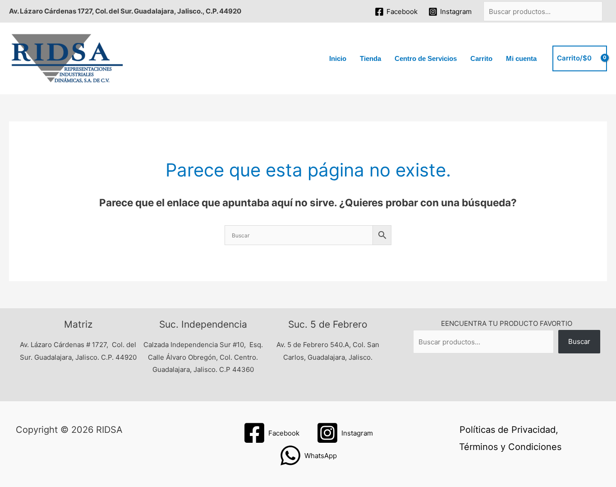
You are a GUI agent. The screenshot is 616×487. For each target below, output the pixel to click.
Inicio (337, 58)
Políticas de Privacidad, (509, 429)
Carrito (481, 58)
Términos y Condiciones (510, 446)
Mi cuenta (521, 58)
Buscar (579, 341)
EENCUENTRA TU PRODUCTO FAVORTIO (506, 323)
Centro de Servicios (426, 58)
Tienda (370, 58)
